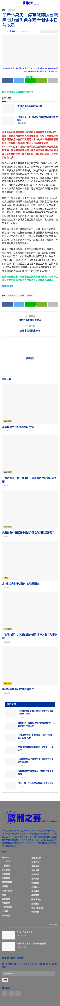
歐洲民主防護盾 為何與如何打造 (31, 943)
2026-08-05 (22, 935)
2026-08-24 (7, 587)
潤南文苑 (35, 870)
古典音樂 (6, 878)
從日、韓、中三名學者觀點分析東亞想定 (35, 783)
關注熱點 (35, 903)
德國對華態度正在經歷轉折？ (18, 689)
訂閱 (5, 980)
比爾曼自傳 (36, 858)
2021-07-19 (24, 31)
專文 (6, 578)
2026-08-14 (23, 765)
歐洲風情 (6, 915)
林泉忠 (21, 296)
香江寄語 (35, 912)
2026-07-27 (23, 729)
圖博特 (5, 886)
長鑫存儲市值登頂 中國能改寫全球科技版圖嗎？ (28, 532)
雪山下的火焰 (37, 908)
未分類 (5, 911)
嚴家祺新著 (7, 882)
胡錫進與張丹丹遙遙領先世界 (29, 105)
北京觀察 (6, 874)
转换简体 (30, 77)
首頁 (3, 10)
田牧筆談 (35, 879)
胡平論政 (35, 891)
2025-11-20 (22, 947)
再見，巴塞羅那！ (24, 932)
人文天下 (6, 861)
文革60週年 (7, 907)
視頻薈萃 (35, 895)
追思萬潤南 (36, 899)
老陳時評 (35, 883)
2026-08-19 (23, 717)
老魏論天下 (36, 887)
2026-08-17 (23, 753)
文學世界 (6, 903)
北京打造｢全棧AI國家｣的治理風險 (20, 583)
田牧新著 (35, 874)
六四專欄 (6, 870)
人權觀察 (7, 629)
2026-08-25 (22, 108)
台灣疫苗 (11, 296)
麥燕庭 (12, 31)
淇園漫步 (35, 866)
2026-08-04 (23, 777)
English (5, 857)
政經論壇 (11, 10)
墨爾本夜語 (7, 890)
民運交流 (35, 862)
